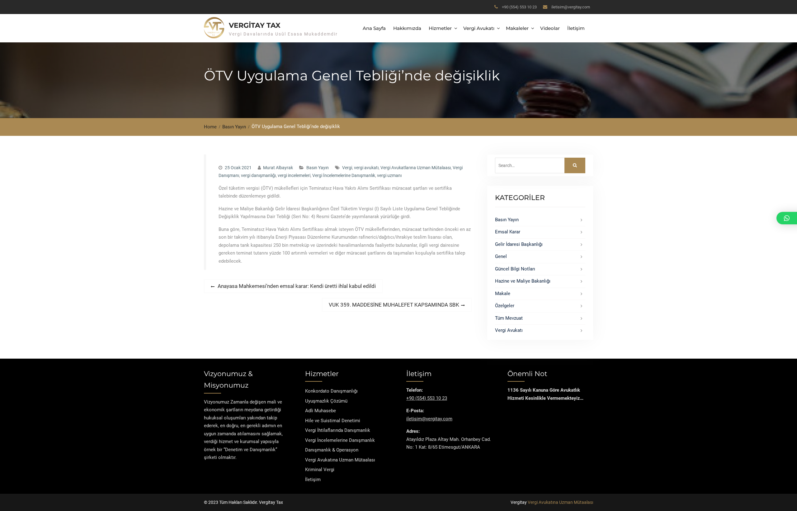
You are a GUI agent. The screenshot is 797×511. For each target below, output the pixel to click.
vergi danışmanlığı (258, 175)
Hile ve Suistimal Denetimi (332, 420)
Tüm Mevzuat (509, 318)
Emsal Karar (507, 232)
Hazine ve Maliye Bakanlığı (522, 281)
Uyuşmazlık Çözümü (326, 401)
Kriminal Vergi (319, 469)
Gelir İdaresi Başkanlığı (519, 244)
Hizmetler (440, 28)
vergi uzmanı (389, 175)
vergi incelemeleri (294, 175)
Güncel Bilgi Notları (515, 269)
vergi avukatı (366, 167)
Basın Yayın (317, 167)
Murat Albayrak (278, 167)
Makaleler (517, 28)
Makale (502, 293)
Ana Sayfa (374, 28)
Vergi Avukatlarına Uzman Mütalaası (415, 167)
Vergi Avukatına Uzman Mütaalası (340, 460)
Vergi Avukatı (478, 28)
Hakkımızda (407, 28)
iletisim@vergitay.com (570, 7)
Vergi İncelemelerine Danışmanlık (343, 175)
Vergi (347, 167)
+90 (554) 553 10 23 (519, 7)
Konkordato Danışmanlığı (331, 391)
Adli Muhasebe (320, 410)
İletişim (576, 28)
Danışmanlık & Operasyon (331, 450)
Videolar (550, 28)
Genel (501, 256)
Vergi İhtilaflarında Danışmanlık (337, 430)
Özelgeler (504, 305)
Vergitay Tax (255, 25)
